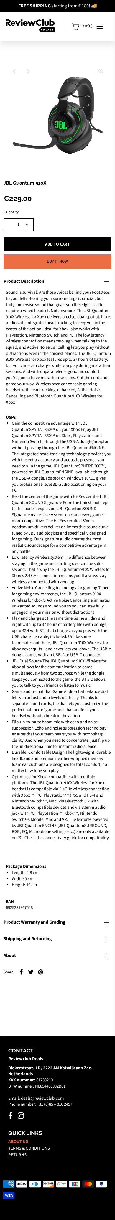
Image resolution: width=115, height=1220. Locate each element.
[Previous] (14, 71)
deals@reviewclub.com (42, 1098)
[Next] (28, 71)
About (10, 955)
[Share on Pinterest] (40, 972)
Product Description (24, 281)
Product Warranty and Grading (34, 922)
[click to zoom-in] (100, 71)
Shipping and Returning (28, 938)
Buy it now (57, 261)
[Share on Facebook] (21, 972)
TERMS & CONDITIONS (29, 1148)
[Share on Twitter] (31, 972)
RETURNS (17, 1155)
